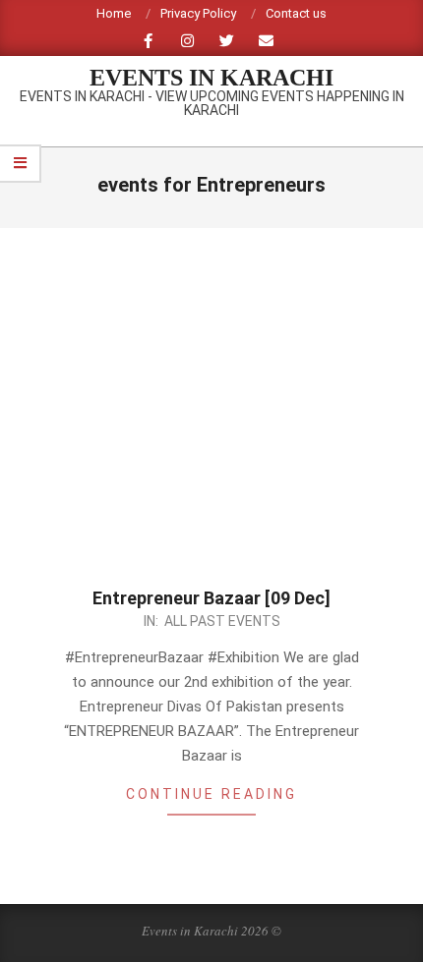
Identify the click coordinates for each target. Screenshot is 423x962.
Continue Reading (211, 794)
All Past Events (222, 621)
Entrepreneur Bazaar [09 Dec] (211, 598)
